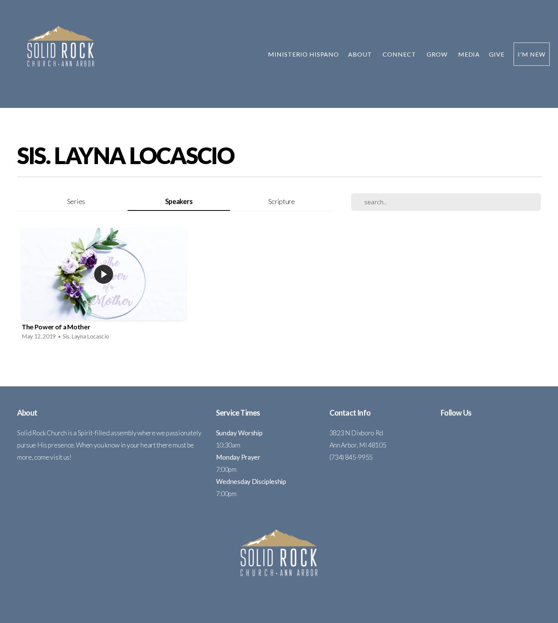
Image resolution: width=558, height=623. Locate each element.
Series (76, 201)
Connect (400, 54)
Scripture (281, 201)
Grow (438, 54)
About (361, 54)
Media (469, 54)
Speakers (178, 201)
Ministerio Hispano (303, 54)
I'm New (531, 54)
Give (496, 54)
